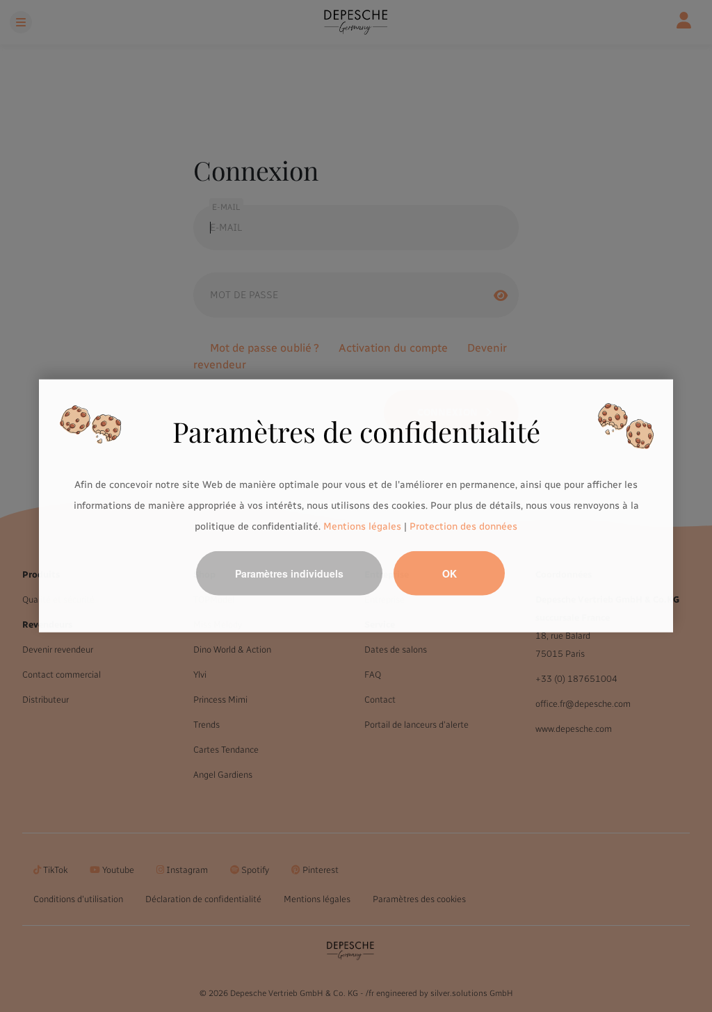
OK (449, 573)
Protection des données (463, 526)
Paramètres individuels (289, 573)
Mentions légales (362, 526)
